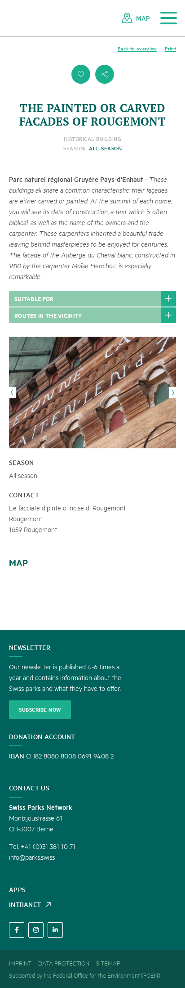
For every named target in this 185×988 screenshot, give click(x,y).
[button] (80, 74)
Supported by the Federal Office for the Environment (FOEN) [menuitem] (84, 975)
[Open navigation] (168, 18)
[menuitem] (135, 18)
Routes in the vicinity (48, 315)
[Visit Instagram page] (36, 930)
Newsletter (29, 647)
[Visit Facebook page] (16, 930)
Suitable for (34, 298)
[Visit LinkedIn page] (55, 930)
